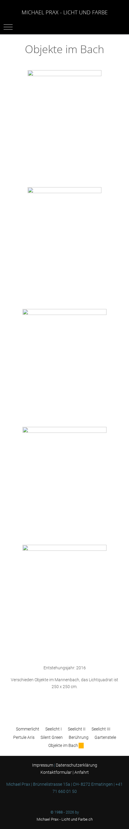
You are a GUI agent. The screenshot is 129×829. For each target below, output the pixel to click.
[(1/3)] (65, 364)
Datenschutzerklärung (76, 765)
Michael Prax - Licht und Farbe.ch (65, 819)
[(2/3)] (65, 482)
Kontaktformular (56, 772)
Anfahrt (81, 772)
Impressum (43, 765)
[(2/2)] (64, 242)
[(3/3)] (65, 600)
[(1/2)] (64, 125)
